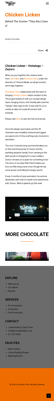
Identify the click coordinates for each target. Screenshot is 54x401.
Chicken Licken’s (20, 95)
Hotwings (34, 66)
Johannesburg (14, 327)
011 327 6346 (14, 334)
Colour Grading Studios (18, 352)
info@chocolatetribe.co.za (20, 331)
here (18, 119)
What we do (13, 284)
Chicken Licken (15, 66)
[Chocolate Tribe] (10, 3)
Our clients (13, 287)
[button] (47, 3)
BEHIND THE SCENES (12, 39)
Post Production (15, 312)
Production (13, 309)
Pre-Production (15, 305)
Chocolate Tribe (12, 92)
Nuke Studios (14, 349)
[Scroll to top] (49, 395)
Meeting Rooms (15, 356)
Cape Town (28, 327)
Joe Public (15, 79)
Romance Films (31, 79)
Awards (11, 291)
